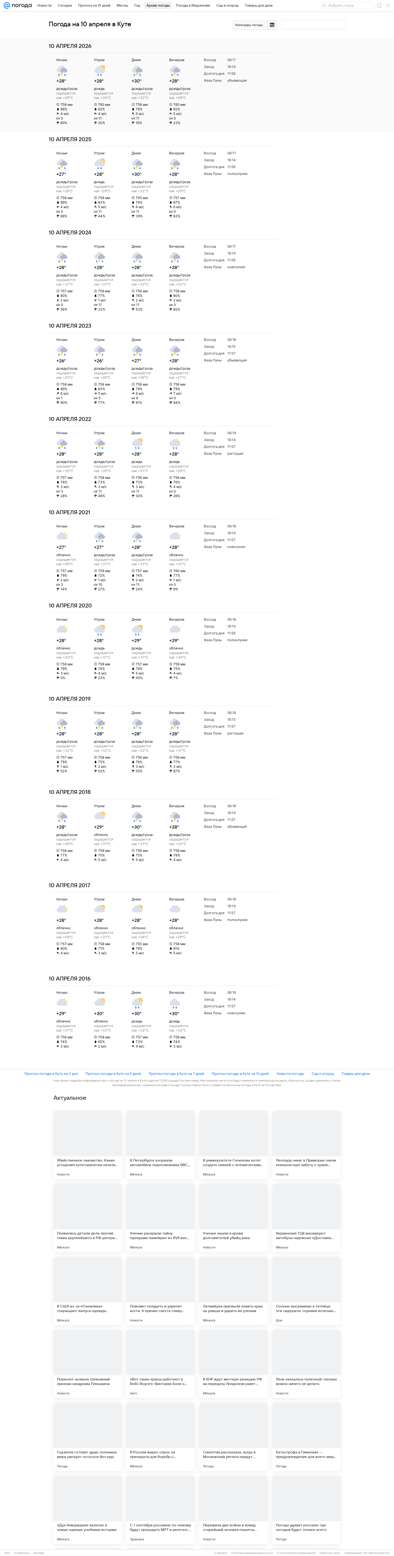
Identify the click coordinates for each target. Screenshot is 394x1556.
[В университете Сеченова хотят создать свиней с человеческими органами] (233, 1145)
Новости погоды (290, 1073)
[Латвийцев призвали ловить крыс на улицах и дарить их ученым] (233, 1291)
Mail (7, 1553)
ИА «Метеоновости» (376, 1553)
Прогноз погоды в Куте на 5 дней (113, 1073)
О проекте (220, 1553)
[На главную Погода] (21, 5)
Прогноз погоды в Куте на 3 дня (51, 1073)
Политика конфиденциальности (252, 1553)
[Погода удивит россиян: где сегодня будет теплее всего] (306, 1510)
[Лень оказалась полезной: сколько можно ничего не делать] (306, 1364)
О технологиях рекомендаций (296, 1553)
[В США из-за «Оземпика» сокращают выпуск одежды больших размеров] (87, 1291)
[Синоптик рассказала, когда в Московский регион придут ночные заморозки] (233, 1437)
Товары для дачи (356, 1073)
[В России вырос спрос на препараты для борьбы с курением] (160, 1437)
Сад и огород (323, 1073)
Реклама (38, 1553)
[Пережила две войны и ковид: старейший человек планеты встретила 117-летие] (233, 1510)
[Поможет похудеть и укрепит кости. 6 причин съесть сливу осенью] (160, 1291)
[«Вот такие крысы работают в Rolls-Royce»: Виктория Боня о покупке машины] (160, 1364)
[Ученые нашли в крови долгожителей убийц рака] (233, 1218)
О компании (21, 1553)
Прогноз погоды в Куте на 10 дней (240, 1073)
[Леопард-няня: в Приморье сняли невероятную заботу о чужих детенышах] (306, 1145)
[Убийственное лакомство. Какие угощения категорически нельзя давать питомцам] (87, 1145)
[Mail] (7, 5)
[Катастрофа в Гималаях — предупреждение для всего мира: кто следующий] (306, 1437)
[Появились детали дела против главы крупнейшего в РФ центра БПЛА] (87, 1218)
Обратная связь (330, 1553)
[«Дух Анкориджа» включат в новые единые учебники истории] (87, 1510)
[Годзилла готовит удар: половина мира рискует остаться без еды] (87, 1437)
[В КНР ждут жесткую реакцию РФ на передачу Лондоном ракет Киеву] (233, 1364)
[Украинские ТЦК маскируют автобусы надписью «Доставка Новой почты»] (306, 1218)
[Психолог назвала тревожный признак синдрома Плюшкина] (87, 1364)
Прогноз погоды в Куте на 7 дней (176, 1073)
